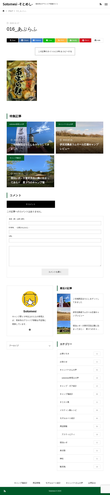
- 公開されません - (19, 227)
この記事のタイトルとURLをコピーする (55, 51)
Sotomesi (29, 311)
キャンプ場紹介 (15, 158)
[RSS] (100, 4)
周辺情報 (36, 483)
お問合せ (92, 483)
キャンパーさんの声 (65, 124)
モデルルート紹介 (53, 483)
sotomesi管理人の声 (16, 124)
